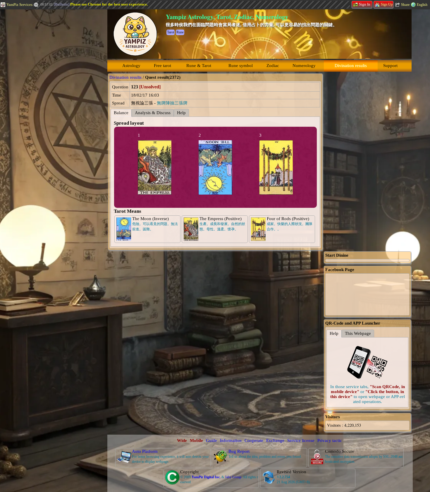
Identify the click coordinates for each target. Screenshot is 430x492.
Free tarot (162, 65)
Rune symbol (240, 65)
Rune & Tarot (198, 65)
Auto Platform (145, 451)
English (422, 5)
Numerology (304, 65)
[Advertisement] (44, 98)
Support (390, 65)
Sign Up (387, 4)
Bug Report (239, 451)
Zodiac (272, 65)
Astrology (131, 65)
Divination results (351, 65)
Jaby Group (233, 477)
